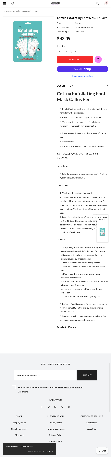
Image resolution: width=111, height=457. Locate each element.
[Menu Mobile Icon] (4, 3)
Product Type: (63, 31)
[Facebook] (41, 407)
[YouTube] (69, 407)
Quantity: (61, 46)
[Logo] (55, 3)
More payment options (82, 76)
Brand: (59, 23)
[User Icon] (97, 3)
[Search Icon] (12, 3)
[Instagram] (55, 407)
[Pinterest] (62, 407)
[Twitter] (48, 407)
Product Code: (63, 27)
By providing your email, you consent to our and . (50, 389)
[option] (28, 41)
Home (5, 11)
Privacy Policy (64, 387)
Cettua (78, 23)
